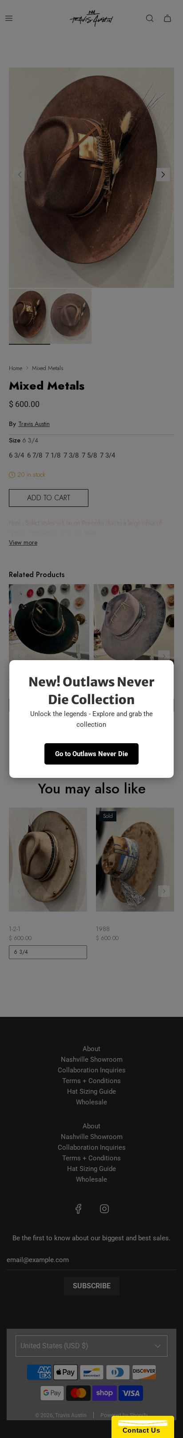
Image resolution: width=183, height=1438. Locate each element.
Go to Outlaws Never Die (91, 754)
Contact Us (139, 1430)
